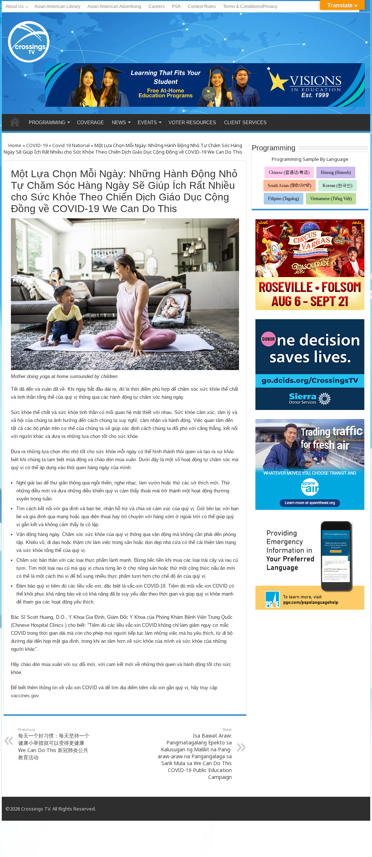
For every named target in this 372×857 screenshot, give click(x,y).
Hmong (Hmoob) (336, 172)
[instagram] (357, 808)
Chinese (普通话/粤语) (289, 172)
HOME (14, 121)
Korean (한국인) (337, 185)
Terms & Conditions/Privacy (250, 6)
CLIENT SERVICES (245, 122)
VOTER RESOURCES (192, 122)
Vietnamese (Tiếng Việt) (331, 198)
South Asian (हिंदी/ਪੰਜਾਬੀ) (289, 185)
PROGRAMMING (47, 122)
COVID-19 (37, 145)
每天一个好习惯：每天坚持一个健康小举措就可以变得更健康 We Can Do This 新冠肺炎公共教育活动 (53, 744)
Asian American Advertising (114, 6)
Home (14, 145)
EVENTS (147, 122)
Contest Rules (202, 6)
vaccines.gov (25, 695)
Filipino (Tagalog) (283, 198)
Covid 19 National (71, 145)
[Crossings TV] (29, 40)
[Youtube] (314, 7)
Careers (157, 6)
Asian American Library (57, 6)
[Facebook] (307, 7)
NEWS (119, 122)
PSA (176, 6)
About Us (14, 6)
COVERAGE (90, 122)
